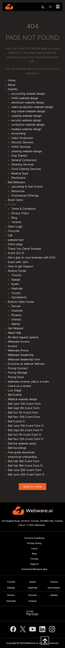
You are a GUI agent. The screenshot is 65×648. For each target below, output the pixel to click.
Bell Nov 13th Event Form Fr (25, 439)
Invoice (12, 346)
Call (10, 235)
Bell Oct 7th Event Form (23, 412)
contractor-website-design (28, 124)
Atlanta (15, 324)
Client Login (15, 226)
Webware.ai (31, 643)
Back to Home (32, 486)
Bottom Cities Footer (21, 301)
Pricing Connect (18, 368)
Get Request (15, 328)
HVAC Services (21, 146)
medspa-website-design (26, 129)
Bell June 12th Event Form (24, 403)
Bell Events (15, 394)
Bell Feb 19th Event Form (23, 461)
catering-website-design (26, 115)
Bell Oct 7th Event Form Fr (24, 434)
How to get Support (20, 266)
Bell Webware (16, 182)
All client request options (23, 337)
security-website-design (26, 120)
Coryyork (13, 231)
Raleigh (15, 279)
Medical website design (22, 399)
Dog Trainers (19, 155)
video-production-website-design (32, 107)
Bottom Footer (17, 271)
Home (11, 80)
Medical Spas (19, 173)
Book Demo (15, 200)
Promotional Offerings (25, 195)
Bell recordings (17, 448)
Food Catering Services (26, 169)
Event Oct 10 (16, 253)
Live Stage (14, 390)
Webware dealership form (24, 359)
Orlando (16, 319)
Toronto (16, 222)
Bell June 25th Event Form (24, 470)
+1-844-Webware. (36, 525)
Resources (18, 191)
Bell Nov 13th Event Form (24, 417)
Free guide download (21, 452)
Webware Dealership (21, 355)
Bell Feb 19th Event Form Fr (25, 465)
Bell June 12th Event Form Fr (26, 425)
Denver (15, 306)
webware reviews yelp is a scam (28, 381)
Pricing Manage (17, 372)
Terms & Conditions (23, 208)
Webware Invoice (19, 341)
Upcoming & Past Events (27, 186)
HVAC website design (24, 98)
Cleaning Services (22, 164)
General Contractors (24, 160)
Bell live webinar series (22, 443)
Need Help (14, 332)
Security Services (22, 142)
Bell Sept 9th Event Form (24, 408)
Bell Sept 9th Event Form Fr (25, 430)
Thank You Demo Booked (24, 248)
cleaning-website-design (26, 151)
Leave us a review (19, 386)
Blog (14, 217)
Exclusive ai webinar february (26, 363)
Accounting (18, 133)
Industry (13, 89)
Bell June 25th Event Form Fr (26, 474)
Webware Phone (18, 350)
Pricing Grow (16, 377)
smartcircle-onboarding (22, 457)
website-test (15, 240)
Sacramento (19, 297)
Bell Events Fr (16, 421)
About (11, 85)
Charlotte (17, 310)
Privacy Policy (20, 213)
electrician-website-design (27, 102)
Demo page (15, 244)
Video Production (22, 138)
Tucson (16, 293)
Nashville (17, 288)
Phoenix (16, 315)
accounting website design (28, 93)
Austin (15, 284)
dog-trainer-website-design (28, 111)
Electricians (18, 177)
